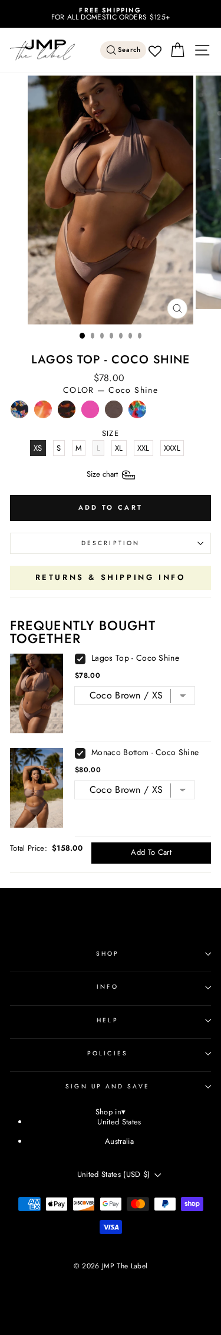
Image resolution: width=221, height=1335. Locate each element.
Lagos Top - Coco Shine (135, 658)
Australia (119, 1141)
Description (110, 543)
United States (119, 1121)
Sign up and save (107, 1086)
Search (129, 50)
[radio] (19, 412)
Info (107, 986)
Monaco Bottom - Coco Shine (145, 752)
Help (107, 1020)
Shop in (110, 1112)
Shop (107, 953)
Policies (107, 1053)
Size (103, 474)
